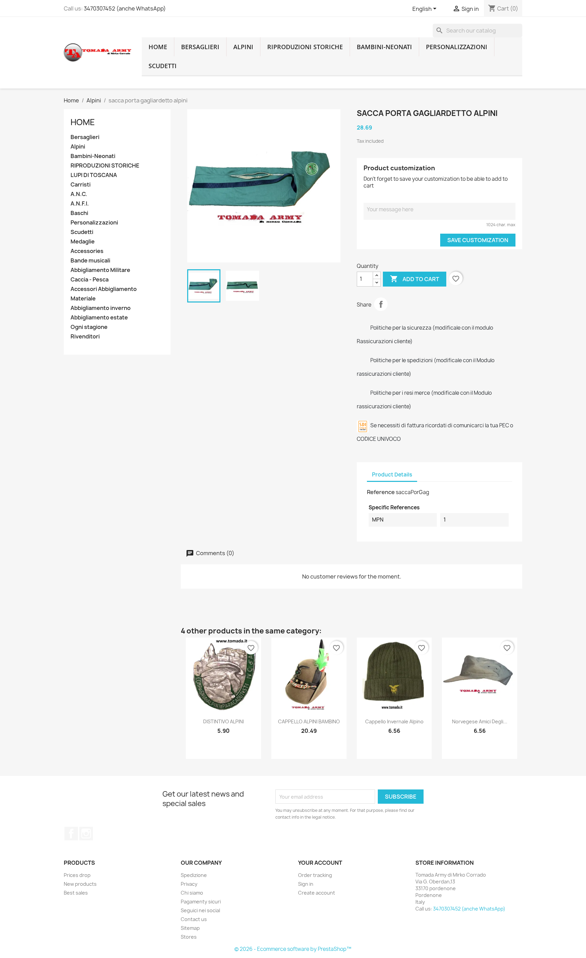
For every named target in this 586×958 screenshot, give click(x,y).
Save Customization (477, 240)
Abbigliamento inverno (101, 308)
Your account (320, 862)
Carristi (81, 184)
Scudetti (163, 66)
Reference (381, 492)
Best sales (76, 892)
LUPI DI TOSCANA (94, 175)
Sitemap (190, 928)
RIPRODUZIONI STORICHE (305, 47)
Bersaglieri (200, 47)
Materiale (83, 298)
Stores (189, 937)
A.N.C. (79, 194)
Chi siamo (192, 892)
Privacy (189, 884)
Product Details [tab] (392, 474)
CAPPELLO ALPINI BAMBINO (309, 721)
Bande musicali (90, 260)
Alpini (243, 47)
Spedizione (194, 875)
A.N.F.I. (80, 203)
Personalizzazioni (456, 47)
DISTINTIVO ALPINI (223, 721)
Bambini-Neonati (384, 47)
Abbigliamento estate (99, 317)
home (158, 47)
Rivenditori (85, 336)
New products (80, 884)
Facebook (71, 833)
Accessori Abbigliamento (104, 289)
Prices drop (77, 875)
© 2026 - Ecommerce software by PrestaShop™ (292, 949)
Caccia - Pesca (90, 279)
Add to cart (414, 279)
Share (381, 304)
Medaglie (83, 241)
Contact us (194, 919)
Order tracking (315, 875)
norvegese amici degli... (479, 721)
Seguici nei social (200, 910)
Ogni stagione (89, 327)
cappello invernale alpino (394, 721)
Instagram (86, 833)
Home (83, 122)
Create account (316, 892)
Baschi (79, 213)
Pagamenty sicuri (201, 901)
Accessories (87, 251)
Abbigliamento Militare (100, 270)
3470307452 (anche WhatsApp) (125, 8)
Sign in (305, 884)
